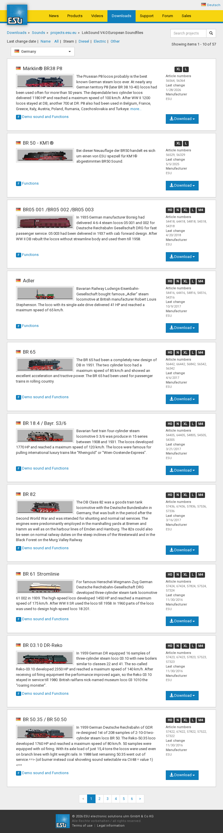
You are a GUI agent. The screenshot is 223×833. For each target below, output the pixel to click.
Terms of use (82, 825)
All (56, 41)
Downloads (121, 16)
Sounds (38, 32)
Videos (97, 16)
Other (115, 41)
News (54, 16)
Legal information (111, 825)
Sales (186, 16)
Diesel (84, 41)
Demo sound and (43, 116)
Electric (100, 41)
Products (74, 16)
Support (147, 16)
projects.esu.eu (63, 32)
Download (183, 119)
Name (46, 41)
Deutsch (213, 5)
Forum (167, 16)
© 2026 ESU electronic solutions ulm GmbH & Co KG (113, 816)
